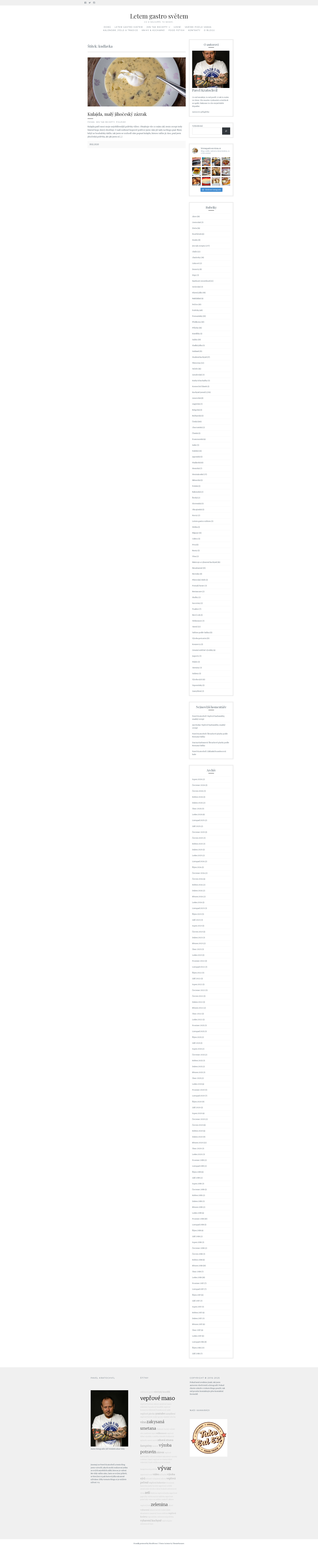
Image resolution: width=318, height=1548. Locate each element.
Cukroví (195, 263)
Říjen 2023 (196, 914)
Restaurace (197, 591)
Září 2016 (196, 1353)
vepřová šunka (163, 1493)
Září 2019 (196, 1178)
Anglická (196, 404)
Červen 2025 (197, 838)
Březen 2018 (197, 1266)
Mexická (195, 468)
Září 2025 (196, 826)
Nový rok (196, 615)
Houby (195, 240)
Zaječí (150, 1459)
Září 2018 (196, 1236)
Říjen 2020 (197, 1102)
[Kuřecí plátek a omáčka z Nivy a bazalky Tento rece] (226, 171)
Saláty (195, 339)
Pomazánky (197, 316)
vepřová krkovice (157, 1482)
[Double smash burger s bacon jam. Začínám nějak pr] (196, 171)
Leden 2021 (197, 1084)
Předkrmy (196, 322)
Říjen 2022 (197, 973)
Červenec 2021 (198, 1055)
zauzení (155, 1446)
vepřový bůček (146, 1417)
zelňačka (163, 1475)
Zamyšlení (196, 691)
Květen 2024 (197, 885)
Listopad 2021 (198, 1031)
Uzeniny (195, 668)
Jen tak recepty (157, 27)
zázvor (160, 1452)
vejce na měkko (155, 1499)
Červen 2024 (197, 879)
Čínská (195, 433)
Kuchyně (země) (199, 392)
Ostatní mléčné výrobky (202, 650)
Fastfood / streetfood (201, 281)
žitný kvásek (161, 1489)
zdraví (170, 1505)
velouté (149, 1479)
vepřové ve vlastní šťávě (162, 1459)
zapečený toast (146, 1475)
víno (143, 1422)
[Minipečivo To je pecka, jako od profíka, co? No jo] (196, 181)
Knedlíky (196, 334)
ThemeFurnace (178, 1543)
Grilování (196, 287)
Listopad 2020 (198, 1096)
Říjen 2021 (196, 1037)
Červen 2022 (197, 996)
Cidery (195, 539)
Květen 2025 (197, 844)
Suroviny (196, 603)
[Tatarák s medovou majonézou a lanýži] (226, 161)
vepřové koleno (146, 1404)
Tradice (195, 609)
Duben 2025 (197, 850)
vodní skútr (165, 1510)
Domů (107, 27)
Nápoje (195, 533)
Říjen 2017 (196, 1295)
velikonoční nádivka (156, 1497)
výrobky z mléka (152, 1436)
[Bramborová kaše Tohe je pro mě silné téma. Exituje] (206, 181)
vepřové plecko (147, 1413)
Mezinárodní (197, 474)
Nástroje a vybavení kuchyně (204, 562)
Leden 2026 (197, 814)
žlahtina (153, 1493)
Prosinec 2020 (198, 1090)
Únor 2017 (196, 1330)
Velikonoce (197, 621)
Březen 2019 (197, 1207)
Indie (194, 445)
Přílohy (195, 328)
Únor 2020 (196, 1148)
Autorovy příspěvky (200, 112)
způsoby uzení (146, 1440)
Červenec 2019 (198, 1189)
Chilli (194, 252)
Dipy (194, 275)
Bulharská (196, 416)
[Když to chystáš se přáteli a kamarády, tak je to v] (206, 161)
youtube (160, 1413)
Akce (194, 216)
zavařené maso (165, 1404)
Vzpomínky (197, 685)
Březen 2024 (197, 896)
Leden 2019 (197, 1213)
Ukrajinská (197, 509)
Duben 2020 (197, 1137)
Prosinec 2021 (198, 1025)
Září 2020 (196, 1107)
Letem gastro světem (159, 16)
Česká (91, 122)
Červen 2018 (197, 1254)
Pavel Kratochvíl (204, 90)
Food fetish (177, 30)
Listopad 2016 (198, 1342)
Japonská (196, 457)
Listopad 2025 (198, 820)
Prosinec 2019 (198, 1160)
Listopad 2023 (198, 908)
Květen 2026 (197, 797)
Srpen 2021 (197, 1049)
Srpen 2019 (196, 1184)
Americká (196, 398)
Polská (195, 486)
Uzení (177, 27)
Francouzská (197, 439)
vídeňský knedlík (161, 1392)
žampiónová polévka (148, 1469)
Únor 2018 (196, 1271)
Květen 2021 (197, 1060)
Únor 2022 (196, 1014)
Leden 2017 (196, 1336)
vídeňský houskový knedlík (151, 1407)
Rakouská (196, 492)
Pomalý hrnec (198, 586)
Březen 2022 (197, 1008)
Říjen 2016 (196, 1348)
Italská (195, 451)
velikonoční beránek (161, 1462)
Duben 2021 (197, 1066)
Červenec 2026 (198, 785)
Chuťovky (196, 257)
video (156, 1474)
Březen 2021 (197, 1072)
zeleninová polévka (165, 1517)
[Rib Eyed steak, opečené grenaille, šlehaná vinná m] (216, 161)
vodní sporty (158, 1417)
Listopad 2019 (198, 1166)
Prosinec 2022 (198, 961)
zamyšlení (170, 1413)
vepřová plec (167, 1521)
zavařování (144, 1489)
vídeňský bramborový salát (159, 1410)
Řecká (194, 498)
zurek (154, 1440)
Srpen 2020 (197, 1113)
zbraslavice (144, 1513)
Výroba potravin (199, 638)
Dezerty (195, 269)
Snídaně (195, 351)
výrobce (152, 1489)
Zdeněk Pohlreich (166, 1436)
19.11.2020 (94, 144)
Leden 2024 (197, 902)
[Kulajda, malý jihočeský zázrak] (137, 105)
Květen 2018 (197, 1260)
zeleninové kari (146, 1524)
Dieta (194, 228)
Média (195, 527)
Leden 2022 (197, 1019)
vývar (164, 1468)
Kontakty (194, 30)
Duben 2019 (197, 1201)
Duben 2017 (197, 1318)
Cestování (196, 222)
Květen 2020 (197, 1131)
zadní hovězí (153, 1486)
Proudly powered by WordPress (146, 1543)
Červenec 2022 (198, 990)
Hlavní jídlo (197, 293)
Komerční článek (199, 386)
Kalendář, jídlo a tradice (120, 30)
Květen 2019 (197, 1195)
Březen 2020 (197, 1143)
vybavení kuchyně (150, 1520)
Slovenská (196, 503)
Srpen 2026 (197, 779)
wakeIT (165, 1499)
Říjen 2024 (196, 867)
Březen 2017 (197, 1324)
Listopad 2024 (198, 861)
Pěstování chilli (198, 580)
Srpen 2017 (196, 1307)
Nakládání (196, 298)
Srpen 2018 (196, 1242)
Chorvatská (197, 427)
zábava (171, 1499)
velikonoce (161, 1433)
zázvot (156, 1404)
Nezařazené (197, 568)
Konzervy (196, 644)
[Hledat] (226, 131)
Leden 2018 (197, 1277)
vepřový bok (145, 1505)
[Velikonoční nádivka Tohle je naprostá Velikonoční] (216, 171)
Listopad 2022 (198, 967)
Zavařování (197, 375)
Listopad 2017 (198, 1289)
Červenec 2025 (198, 832)
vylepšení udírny (159, 1479)
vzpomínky (152, 1517)
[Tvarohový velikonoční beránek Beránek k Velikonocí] (206, 171)
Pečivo (195, 304)
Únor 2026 (196, 809)
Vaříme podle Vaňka (198, 27)
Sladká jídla (197, 345)
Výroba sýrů (197, 679)
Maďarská (196, 462)
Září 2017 (196, 1301)
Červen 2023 (197, 932)
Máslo (195, 662)
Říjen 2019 (196, 1172)
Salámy (195, 673)
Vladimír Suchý (162, 1429)
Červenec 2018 (198, 1248)
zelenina (159, 1504)
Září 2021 (196, 1043)
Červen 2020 (197, 1125)
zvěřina (165, 1513)
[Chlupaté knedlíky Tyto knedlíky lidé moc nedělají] (216, 181)
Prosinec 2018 (198, 1219)
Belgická (196, 410)
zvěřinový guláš (146, 1392)
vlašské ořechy (169, 1417)
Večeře (195, 369)
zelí (147, 1492)
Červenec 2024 (198, 873)
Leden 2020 (197, 1154)
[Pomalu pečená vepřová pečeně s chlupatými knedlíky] (226, 181)
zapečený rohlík (165, 1486)
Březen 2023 (197, 943)
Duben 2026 (197, 803)
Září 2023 (196, 920)
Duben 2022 (197, 1002)
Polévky (121, 122)
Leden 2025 (197, 855)
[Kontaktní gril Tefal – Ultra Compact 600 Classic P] (196, 161)
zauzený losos (155, 1513)
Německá (196, 480)
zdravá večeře (155, 1510)
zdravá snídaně (156, 1457)
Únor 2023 (196, 949)
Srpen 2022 (197, 984)
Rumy (194, 550)
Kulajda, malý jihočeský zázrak (117, 114)
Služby (195, 597)
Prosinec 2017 (198, 1283)
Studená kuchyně (199, 357)
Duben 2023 (197, 937)
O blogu (209, 30)
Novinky (195, 574)
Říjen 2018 (196, 1230)
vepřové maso (157, 1398)
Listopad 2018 (198, 1225)
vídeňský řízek (146, 1462)
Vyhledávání (197, 126)
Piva (194, 545)
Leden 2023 (197, 955)
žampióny (146, 1445)
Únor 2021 (196, 1078)
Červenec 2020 (198, 1119)
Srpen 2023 (197, 926)
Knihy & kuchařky (153, 30)
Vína (194, 556)
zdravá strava (165, 1440)
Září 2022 (196, 978)
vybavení (144, 1510)
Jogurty (195, 656)
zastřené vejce (150, 1433)
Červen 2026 (197, 791)
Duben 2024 (197, 891)
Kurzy (194, 515)
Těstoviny (196, 363)
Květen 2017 (197, 1312)
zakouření (166, 1457)
